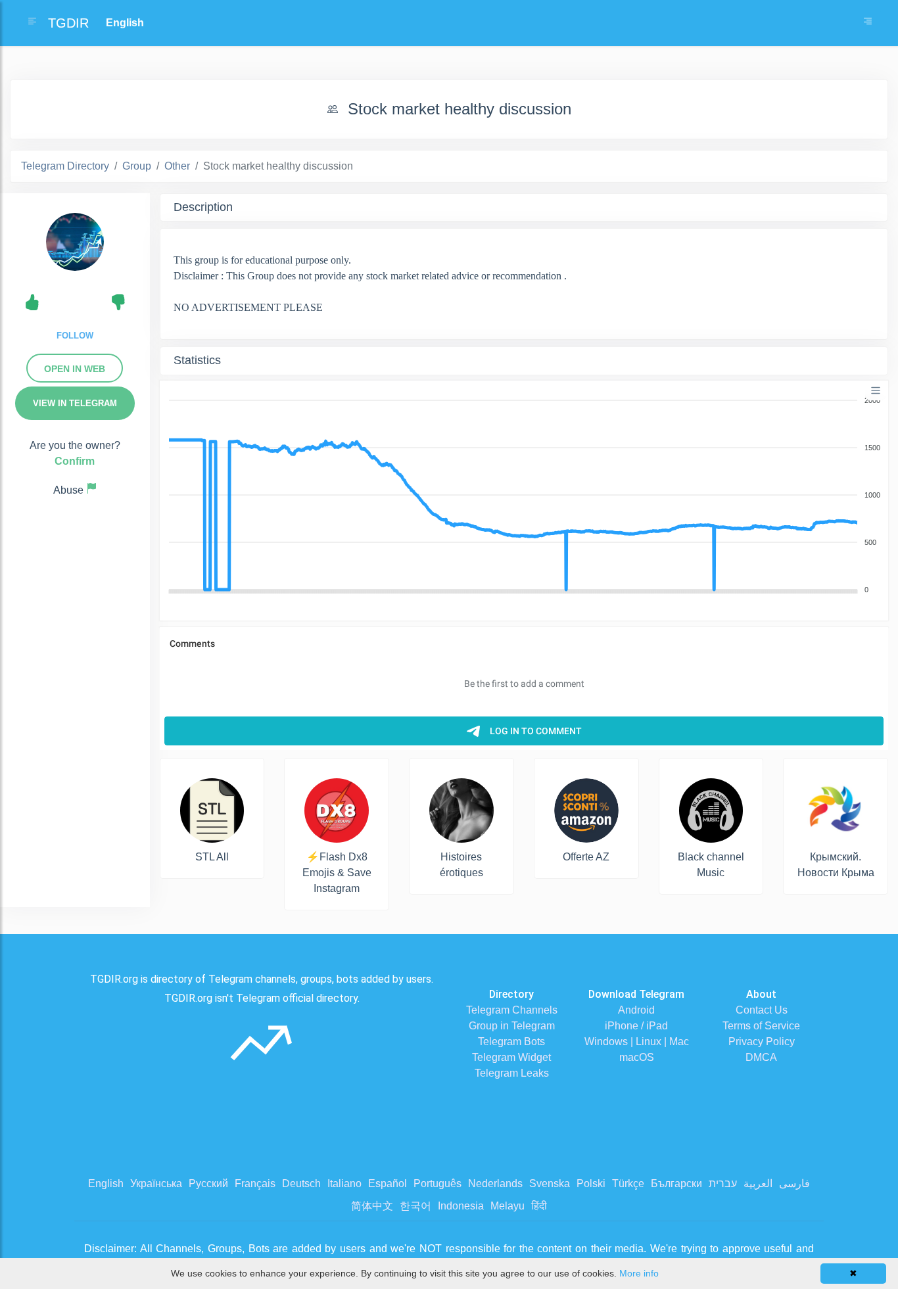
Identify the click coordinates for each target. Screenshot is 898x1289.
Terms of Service (761, 1025)
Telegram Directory (65, 166)
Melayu (507, 1205)
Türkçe (628, 1183)
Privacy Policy (761, 1041)
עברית (723, 1183)
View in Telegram (75, 403)
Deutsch (301, 1183)
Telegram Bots (511, 1041)
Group (136, 166)
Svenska (549, 1183)
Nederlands (495, 1183)
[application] (524, 496)
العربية (758, 1183)
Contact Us (762, 1010)
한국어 (415, 1205)
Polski (591, 1183)
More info (639, 1273)
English (106, 1183)
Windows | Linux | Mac (636, 1041)
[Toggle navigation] (868, 23)
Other (177, 166)
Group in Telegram (512, 1025)
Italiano (344, 1183)
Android (636, 1010)
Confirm (75, 461)
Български (676, 1183)
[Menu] (875, 390)
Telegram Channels (511, 1010)
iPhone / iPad (636, 1025)
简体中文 (372, 1205)
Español (387, 1183)
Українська (156, 1183)
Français (255, 1183)
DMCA (761, 1057)
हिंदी (539, 1205)
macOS (636, 1057)
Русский (208, 1183)
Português (437, 1183)
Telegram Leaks (512, 1073)
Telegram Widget (511, 1057)
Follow (75, 335)
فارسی (794, 1183)
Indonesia (461, 1205)
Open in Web (74, 368)
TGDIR (68, 23)
